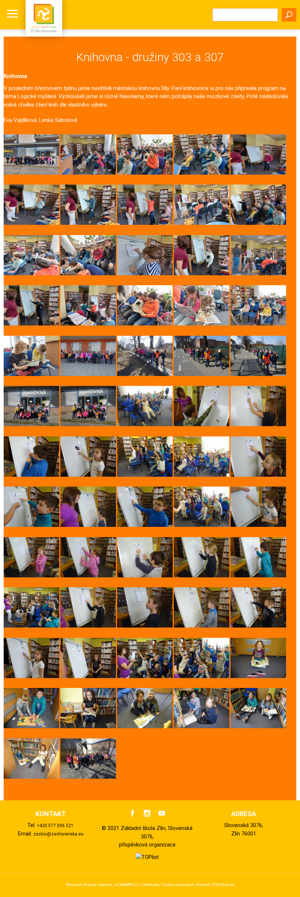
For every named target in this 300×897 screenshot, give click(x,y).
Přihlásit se (224, 884)
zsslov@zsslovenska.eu (58, 834)
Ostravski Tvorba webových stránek (176, 884)
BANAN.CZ (129, 884)
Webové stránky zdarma (89, 884)
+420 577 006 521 (55, 825)
